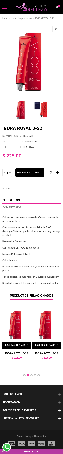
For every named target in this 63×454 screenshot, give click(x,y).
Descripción (11, 200)
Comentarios (11, 207)
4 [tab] (35, 375)
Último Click (40, 436)
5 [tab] (38, 375)
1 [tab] (24, 375)
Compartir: (8, 188)
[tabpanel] (17, 335)
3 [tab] (31, 375)
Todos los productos (21, 18)
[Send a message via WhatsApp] (7, 447)
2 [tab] (28, 375)
